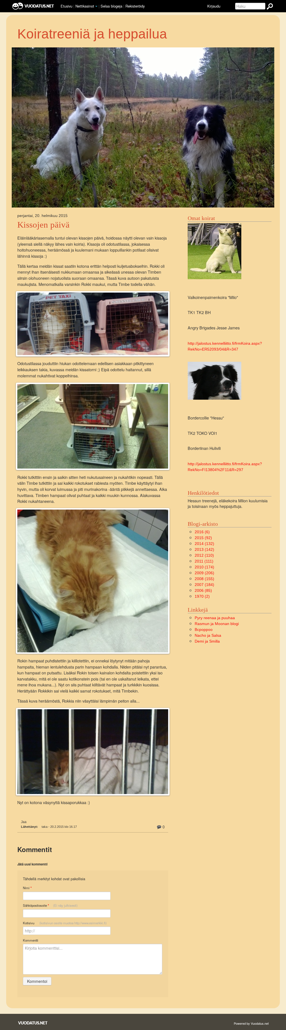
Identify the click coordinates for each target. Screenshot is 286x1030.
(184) (204, 584)
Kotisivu (65, 923)
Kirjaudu (213, 6)
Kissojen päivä (43, 225)
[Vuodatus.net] (33, 1023)
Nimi (27, 888)
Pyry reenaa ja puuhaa (215, 618)
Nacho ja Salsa (208, 635)
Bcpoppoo (204, 629)
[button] (96, 6)
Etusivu (66, 6)
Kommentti (30, 940)
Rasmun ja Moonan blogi (217, 623)
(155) (204, 578)
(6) (202, 532)
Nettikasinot (84, 6)
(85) (203, 590)
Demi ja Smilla (207, 641)
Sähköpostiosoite (50, 905)
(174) (204, 567)
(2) (202, 596)
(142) (204, 549)
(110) (204, 555)
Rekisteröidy (135, 6)
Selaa (111, 6)
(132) (204, 543)
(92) (203, 537)
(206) (204, 573)
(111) (204, 561)
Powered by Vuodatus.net (251, 1023)
